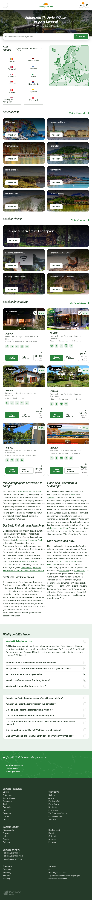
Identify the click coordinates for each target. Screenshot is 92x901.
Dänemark (51, 564)
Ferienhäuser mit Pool (12, 853)
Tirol (5, 804)
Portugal (52, 842)
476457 (21, 450)
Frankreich (73, 561)
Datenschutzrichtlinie (57, 878)
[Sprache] (86, 5)
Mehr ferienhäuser (77, 303)
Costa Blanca (9, 798)
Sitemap (6, 878)
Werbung (7, 872)
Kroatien (52, 833)
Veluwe (6, 792)
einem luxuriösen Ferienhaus (30, 491)
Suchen (82, 36)
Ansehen (12, 135)
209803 (65, 449)
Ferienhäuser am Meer (12, 859)
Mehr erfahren (25, 358)
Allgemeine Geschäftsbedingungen (64, 875)
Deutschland (62, 561)
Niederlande (8, 830)
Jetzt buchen (12, 358)
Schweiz (52, 839)
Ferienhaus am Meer (59, 528)
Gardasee (7, 801)
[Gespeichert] (81, 5)
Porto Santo (53, 804)
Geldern (6, 816)
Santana (52, 819)
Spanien (51, 497)
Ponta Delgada (55, 816)
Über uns (7, 869)
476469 (21, 393)
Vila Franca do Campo (57, 813)
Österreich (64, 570)
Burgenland (8, 807)
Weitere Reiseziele (77, 113)
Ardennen (7, 795)
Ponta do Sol (54, 801)
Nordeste (52, 807)
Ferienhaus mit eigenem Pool (29, 540)
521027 (66, 335)
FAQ (50, 869)
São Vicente (53, 792)
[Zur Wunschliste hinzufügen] (35, 313)
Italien (73, 494)
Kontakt (6, 875)
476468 (66, 393)
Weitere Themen (78, 220)
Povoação (53, 810)
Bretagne (7, 813)
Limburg (6, 810)
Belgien (6, 842)
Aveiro (51, 798)
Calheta (51, 795)
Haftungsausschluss (57, 872)
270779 (21, 336)
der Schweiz (79, 570)
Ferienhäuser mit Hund (13, 855)
